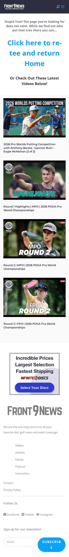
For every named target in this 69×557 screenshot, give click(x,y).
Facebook (13, 514)
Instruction (22, 473)
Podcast (20, 466)
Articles (20, 452)
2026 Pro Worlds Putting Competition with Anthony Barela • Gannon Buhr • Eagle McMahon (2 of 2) (29, 148)
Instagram (46, 514)
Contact (8, 483)
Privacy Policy (12, 490)
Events (19, 459)
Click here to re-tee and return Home (34, 53)
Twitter (29, 514)
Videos (19, 445)
